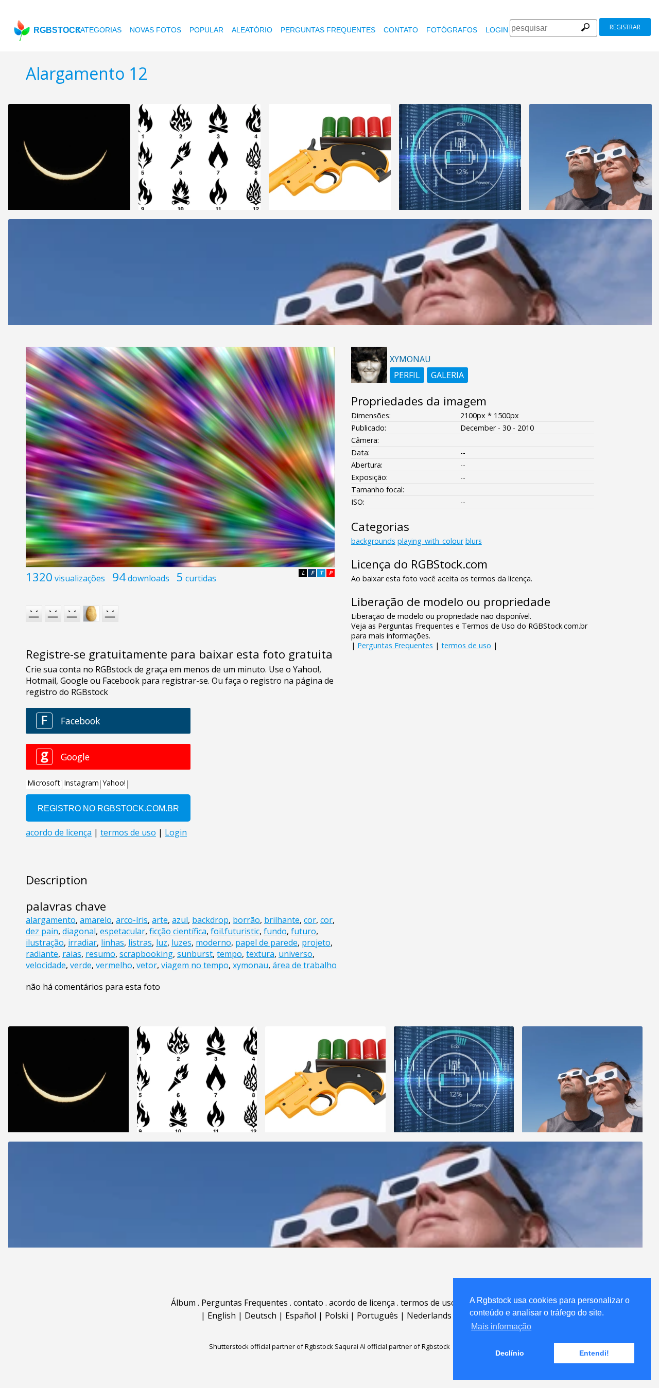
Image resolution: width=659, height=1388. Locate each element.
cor (310, 920)
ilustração (45, 942)
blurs (473, 541)
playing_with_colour (430, 541)
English (221, 1315)
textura (260, 953)
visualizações (80, 578)
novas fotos (155, 30)
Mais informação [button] (501, 1326)
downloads (148, 578)
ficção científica (177, 931)
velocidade (46, 965)
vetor (146, 965)
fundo (275, 931)
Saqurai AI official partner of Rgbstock (392, 1346)
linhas (112, 942)
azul (180, 920)
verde (81, 965)
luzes (181, 942)
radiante (42, 953)
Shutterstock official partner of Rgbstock (271, 1346)
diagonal (79, 931)
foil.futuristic (235, 931)
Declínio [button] (509, 1353)
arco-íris (132, 920)
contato (401, 30)
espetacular (122, 931)
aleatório (252, 30)
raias (71, 953)
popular (206, 30)
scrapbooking (146, 953)
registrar (625, 27)
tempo (229, 953)
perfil (407, 375)
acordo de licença (362, 1302)
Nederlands (429, 1315)
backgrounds (373, 541)
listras (140, 942)
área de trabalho (304, 965)
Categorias (98, 30)
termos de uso (466, 645)
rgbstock (57, 30)
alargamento (51, 920)
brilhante (282, 920)
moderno (213, 942)
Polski (336, 1315)
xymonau (250, 965)
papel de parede (266, 942)
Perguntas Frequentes (328, 30)
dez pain (42, 931)
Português (377, 1315)
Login (496, 30)
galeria (447, 375)
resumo (100, 953)
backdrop (210, 920)
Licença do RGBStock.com (419, 564)
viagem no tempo (195, 965)
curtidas (200, 578)
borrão (246, 920)
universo (296, 953)
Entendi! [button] (594, 1353)
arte (160, 920)
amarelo (96, 920)
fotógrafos (451, 30)
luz (161, 942)
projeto (316, 942)
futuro (303, 931)
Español (300, 1315)
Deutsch (260, 1315)
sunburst (195, 953)
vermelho (114, 965)
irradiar (82, 942)
